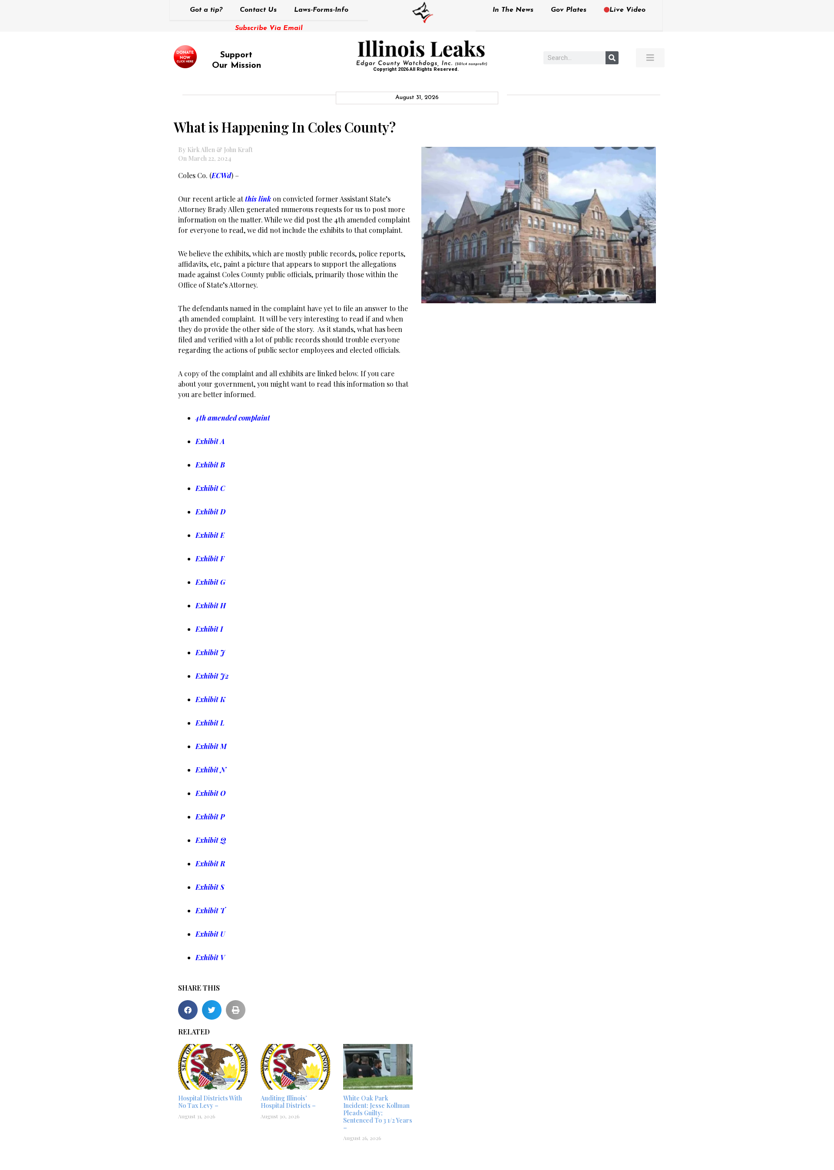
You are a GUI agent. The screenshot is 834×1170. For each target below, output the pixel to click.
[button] (188, 1010)
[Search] (612, 57)
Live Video (627, 10)
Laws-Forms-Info (321, 10)
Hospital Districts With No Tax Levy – (210, 1102)
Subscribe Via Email (269, 28)
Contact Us (258, 10)
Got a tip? (206, 10)
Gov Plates (568, 10)
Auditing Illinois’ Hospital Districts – (288, 1102)
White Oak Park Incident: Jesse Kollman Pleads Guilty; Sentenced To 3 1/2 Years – (377, 1112)
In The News (513, 10)
